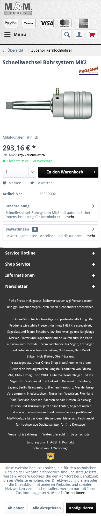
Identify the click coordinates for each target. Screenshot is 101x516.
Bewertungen (17, 229)
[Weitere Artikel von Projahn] (88, 70)
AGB (53, 442)
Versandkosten (82, 301)
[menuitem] (67, 34)
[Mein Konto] (79, 34)
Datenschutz (79, 434)
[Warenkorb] (92, 34)
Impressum (36, 442)
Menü (20, 34)
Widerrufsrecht (53, 434)
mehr (69, 217)
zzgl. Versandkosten (31, 155)
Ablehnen (16, 508)
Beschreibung (17, 206)
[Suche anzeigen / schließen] (66, 34)
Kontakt (68, 442)
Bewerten (44, 183)
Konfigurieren (81, 508)
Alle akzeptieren (47, 508)
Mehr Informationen (68, 493)
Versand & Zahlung (22, 434)
